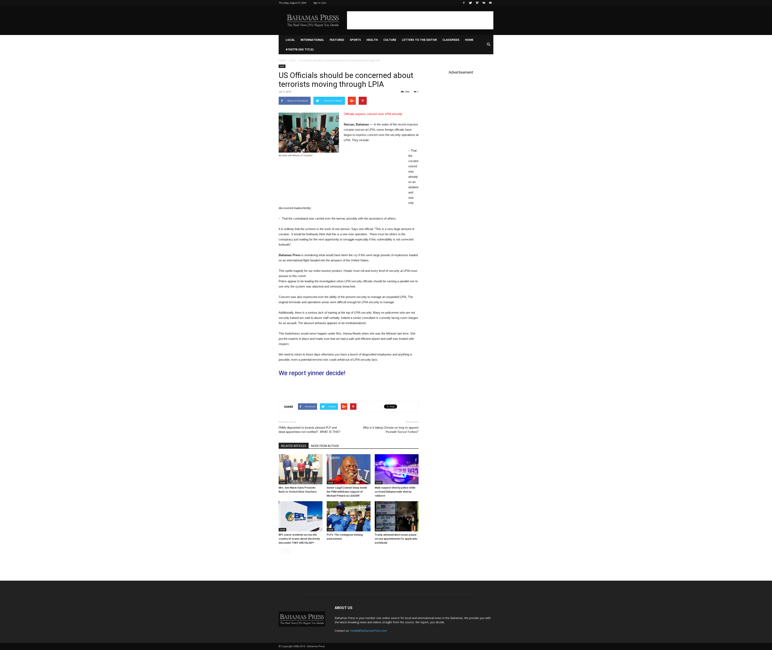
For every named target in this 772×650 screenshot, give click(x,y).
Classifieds (450, 40)
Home (469, 40)
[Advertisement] (420, 20)
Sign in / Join (319, 2)
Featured (337, 40)
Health (372, 40)
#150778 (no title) (300, 49)
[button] (488, 44)
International (312, 40)
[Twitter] (470, 3)
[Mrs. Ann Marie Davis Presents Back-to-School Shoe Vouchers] (300, 469)
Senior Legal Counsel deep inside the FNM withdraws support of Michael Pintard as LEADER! (347, 491)
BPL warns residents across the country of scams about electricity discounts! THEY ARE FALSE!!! (299, 538)
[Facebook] (464, 3)
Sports (355, 40)
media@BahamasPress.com (368, 631)
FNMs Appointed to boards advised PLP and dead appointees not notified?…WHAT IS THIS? (309, 430)
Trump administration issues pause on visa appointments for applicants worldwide (396, 538)
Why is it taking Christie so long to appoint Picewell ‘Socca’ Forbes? (391, 430)
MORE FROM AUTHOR (325, 446)
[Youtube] (490, 3)
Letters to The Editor (419, 40)
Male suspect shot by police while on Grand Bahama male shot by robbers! (395, 491)
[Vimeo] (477, 3)
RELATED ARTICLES (293, 446)
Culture (389, 40)
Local (290, 40)
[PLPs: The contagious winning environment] (349, 516)
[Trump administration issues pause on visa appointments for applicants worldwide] (397, 516)
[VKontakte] (484, 3)
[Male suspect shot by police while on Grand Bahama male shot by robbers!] (397, 469)
